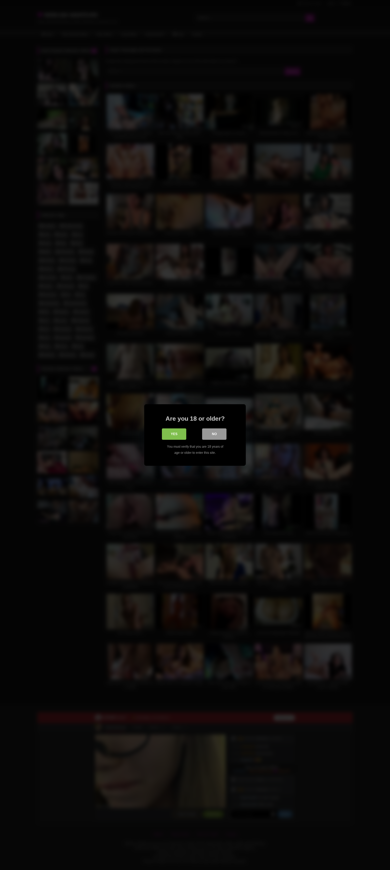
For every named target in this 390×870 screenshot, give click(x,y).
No (214, 434)
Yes (174, 434)
